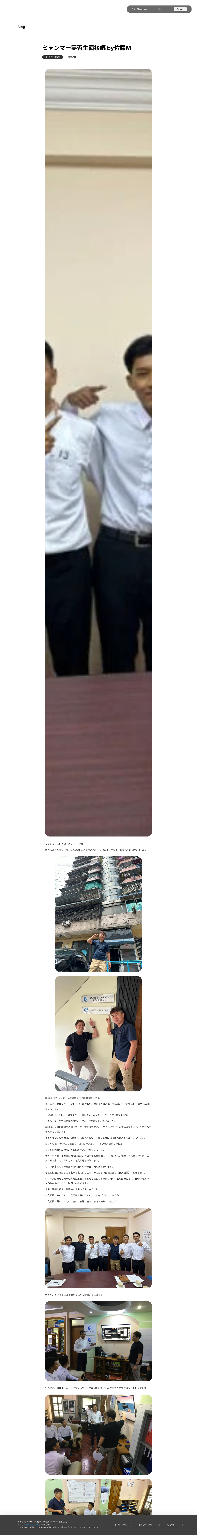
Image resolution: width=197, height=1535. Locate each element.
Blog (21, 27)
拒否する (170, 1525)
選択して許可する (146, 1525)
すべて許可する (121, 1525)
